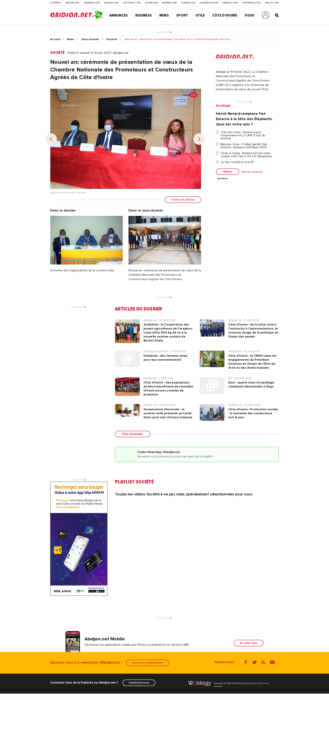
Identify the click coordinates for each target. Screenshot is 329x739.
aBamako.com (92, 3)
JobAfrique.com (251, 3)
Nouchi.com (272, 3)
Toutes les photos (183, 199)
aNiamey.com (169, 3)
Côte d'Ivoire (224, 15)
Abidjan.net (73, 3)
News (164, 15)
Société (111, 39)
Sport (182, 15)
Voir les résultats (252, 172)
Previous (51, 139)
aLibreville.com (209, 3)
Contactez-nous (139, 682)
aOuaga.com (111, 3)
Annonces (118, 15)
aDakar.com (188, 3)
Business (143, 15)
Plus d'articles (132, 434)
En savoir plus (248, 643)
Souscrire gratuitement (147, 662)
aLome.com (151, 3)
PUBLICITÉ (163, 32)
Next (199, 139)
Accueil (55, 39)
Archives (223, 178)
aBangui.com (230, 3)
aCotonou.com (132, 3)
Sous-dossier (90, 39)
